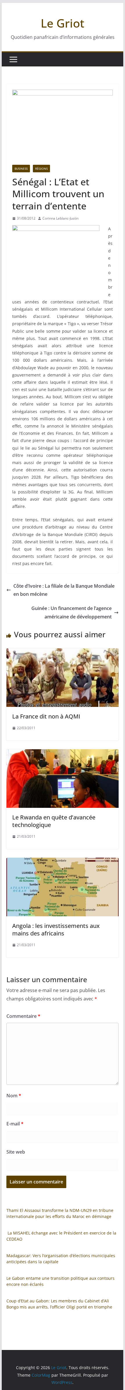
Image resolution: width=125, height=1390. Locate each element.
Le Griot (62, 23)
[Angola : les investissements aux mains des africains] (62, 862)
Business (21, 168)
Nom (13, 1095)
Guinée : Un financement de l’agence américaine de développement (71, 612)
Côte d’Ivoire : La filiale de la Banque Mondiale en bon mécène (64, 590)
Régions (41, 168)
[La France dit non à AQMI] (62, 652)
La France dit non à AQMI (46, 716)
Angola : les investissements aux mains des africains (56, 929)
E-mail (15, 1124)
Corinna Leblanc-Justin (60, 218)
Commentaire (23, 1016)
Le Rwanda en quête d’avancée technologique (53, 821)
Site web (15, 1152)
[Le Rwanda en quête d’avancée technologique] (62, 753)
